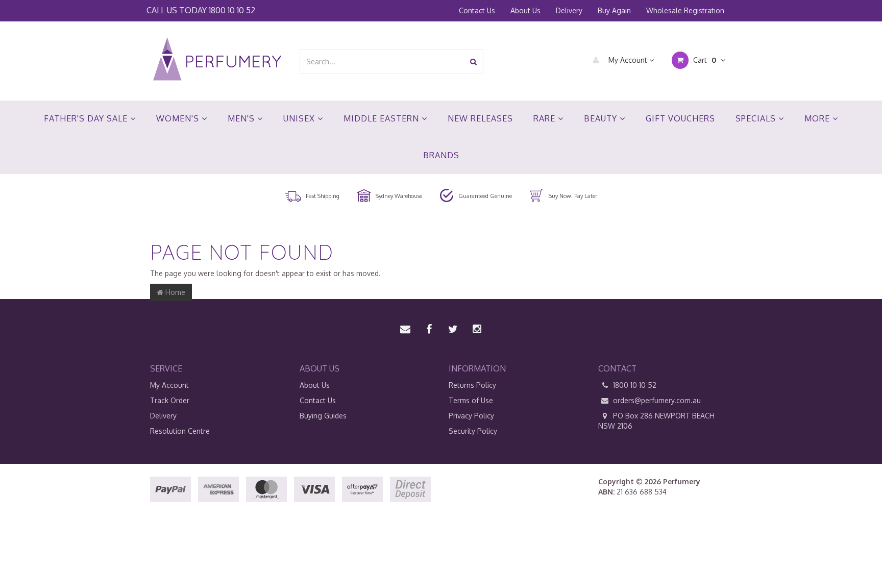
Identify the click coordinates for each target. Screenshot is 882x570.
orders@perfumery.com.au (657, 400)
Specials (757, 118)
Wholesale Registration (685, 10)
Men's (242, 118)
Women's (179, 118)
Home (174, 292)
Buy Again (614, 10)
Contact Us (477, 10)
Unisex (300, 118)
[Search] (473, 61)
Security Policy (473, 431)
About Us (525, 10)
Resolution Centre (180, 431)
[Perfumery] (217, 60)
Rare (545, 118)
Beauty (602, 118)
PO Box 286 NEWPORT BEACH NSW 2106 (656, 420)
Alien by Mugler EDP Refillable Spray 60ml (89, 530)
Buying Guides (323, 415)
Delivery (569, 10)
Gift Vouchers (680, 118)
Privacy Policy (471, 415)
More (818, 118)
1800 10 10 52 (232, 10)
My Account (627, 60)
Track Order (169, 400)
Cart (703, 60)
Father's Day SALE (87, 118)
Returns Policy (472, 385)
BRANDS (441, 155)
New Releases (480, 118)
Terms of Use (471, 400)
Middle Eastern (383, 118)
